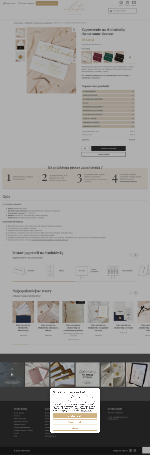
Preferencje (75, 428)
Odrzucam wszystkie (75, 422)
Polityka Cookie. (86, 411)
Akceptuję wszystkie (75, 416)
